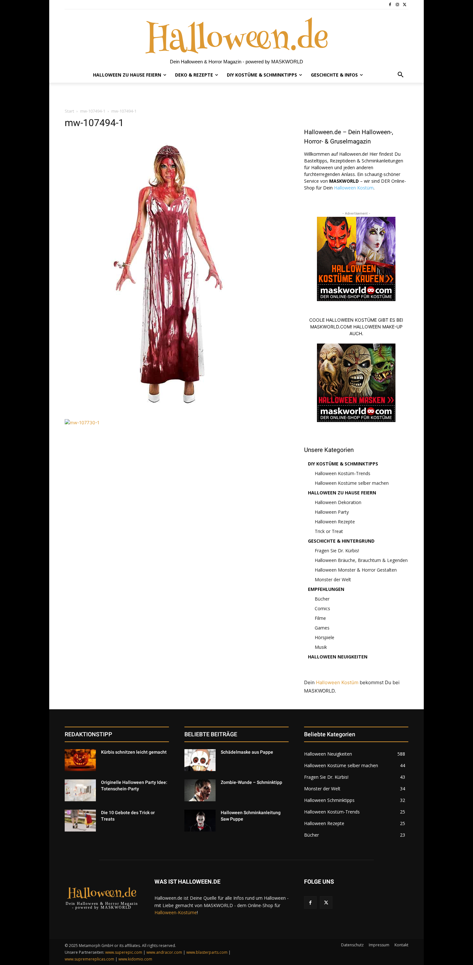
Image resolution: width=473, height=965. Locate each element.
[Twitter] (404, 4)
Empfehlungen (326, 589)
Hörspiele (324, 637)
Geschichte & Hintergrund (341, 541)
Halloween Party (332, 512)
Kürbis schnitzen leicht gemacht (134, 752)
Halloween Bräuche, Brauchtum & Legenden (361, 560)
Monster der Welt (333, 579)
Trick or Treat (329, 531)
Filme (320, 618)
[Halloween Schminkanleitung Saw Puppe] (200, 821)
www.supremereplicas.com (89, 959)
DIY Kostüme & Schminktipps (343, 464)
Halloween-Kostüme (175, 912)
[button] (400, 75)
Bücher (322, 599)
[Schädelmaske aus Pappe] (200, 760)
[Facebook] (390, 4)
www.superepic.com (123, 952)
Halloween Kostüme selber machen (352, 483)
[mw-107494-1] (168, 412)
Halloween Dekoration (338, 502)
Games (322, 628)
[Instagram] (397, 4)
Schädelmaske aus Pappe (247, 752)
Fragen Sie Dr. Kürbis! (337, 550)
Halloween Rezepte (335, 522)
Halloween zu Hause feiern (342, 493)
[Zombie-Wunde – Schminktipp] (200, 790)
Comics (322, 608)
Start (69, 111)
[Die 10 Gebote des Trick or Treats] (80, 821)
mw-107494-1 (92, 111)
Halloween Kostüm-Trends (342, 473)
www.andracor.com (164, 952)
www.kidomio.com (135, 959)
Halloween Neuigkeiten (337, 657)
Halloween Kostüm (354, 188)
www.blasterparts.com (206, 952)
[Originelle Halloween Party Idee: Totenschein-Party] (80, 790)
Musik (321, 647)
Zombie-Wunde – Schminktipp (251, 782)
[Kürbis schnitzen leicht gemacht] (80, 760)
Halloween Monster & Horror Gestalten (356, 570)
